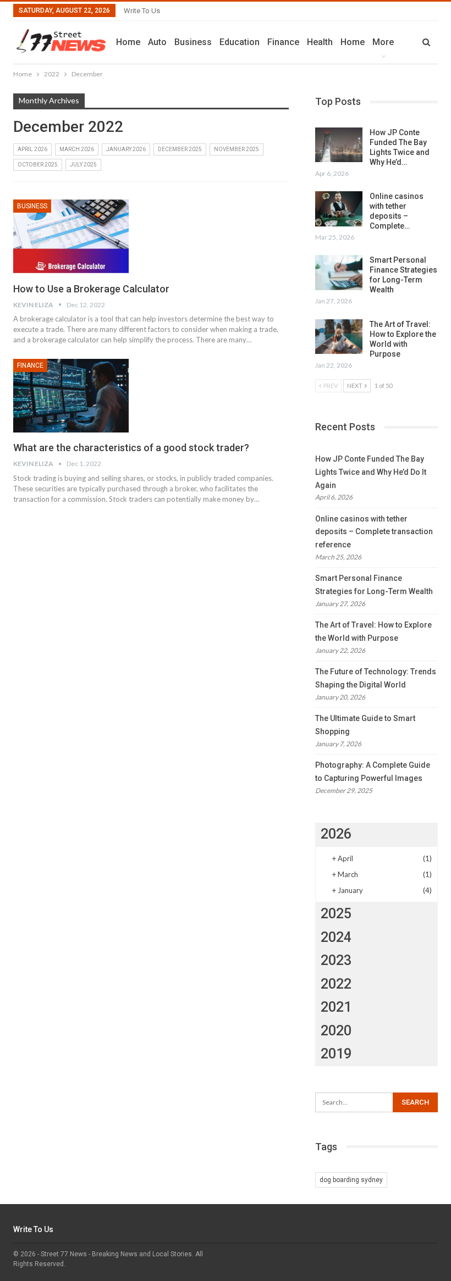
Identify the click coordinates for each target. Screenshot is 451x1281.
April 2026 (32, 149)
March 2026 (76, 149)
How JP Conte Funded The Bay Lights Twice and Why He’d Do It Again (370, 472)
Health (320, 42)
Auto (157, 42)
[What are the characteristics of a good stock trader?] (71, 395)
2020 (336, 1031)
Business (193, 42)
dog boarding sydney (351, 1180)
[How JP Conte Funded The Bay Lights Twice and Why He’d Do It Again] (338, 145)
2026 (336, 834)
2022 (336, 984)
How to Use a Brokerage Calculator (91, 289)
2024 (336, 937)
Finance (283, 42)
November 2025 (236, 149)
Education (239, 42)
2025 (336, 914)
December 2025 (180, 149)
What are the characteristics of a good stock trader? (131, 447)
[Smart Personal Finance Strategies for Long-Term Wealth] (338, 272)
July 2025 (83, 165)
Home (128, 42)
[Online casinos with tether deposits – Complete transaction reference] (338, 208)
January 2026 (126, 149)
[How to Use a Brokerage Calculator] (71, 236)
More (383, 42)
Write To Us (142, 11)
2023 (336, 960)
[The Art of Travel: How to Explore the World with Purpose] (338, 336)
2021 (336, 1007)
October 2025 (38, 165)
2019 (336, 1054)
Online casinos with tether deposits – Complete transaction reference (374, 532)
